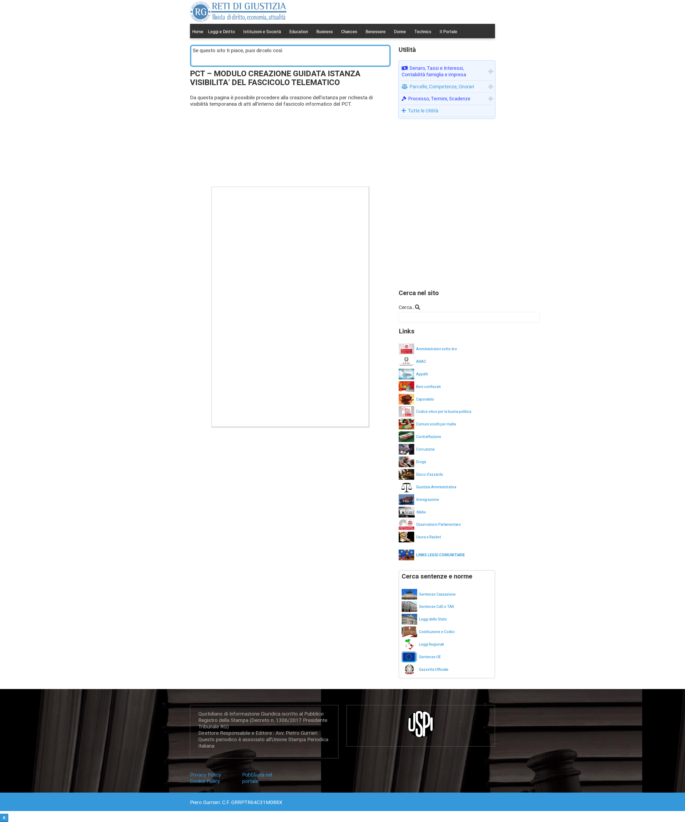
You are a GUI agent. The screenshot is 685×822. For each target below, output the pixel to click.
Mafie (421, 512)
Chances (349, 31)
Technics (423, 31)
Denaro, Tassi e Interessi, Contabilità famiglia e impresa (434, 71)
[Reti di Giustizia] (238, 11)
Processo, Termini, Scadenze (439, 98)
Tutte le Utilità (423, 110)
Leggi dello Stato (433, 619)
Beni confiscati (428, 387)
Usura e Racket (428, 537)
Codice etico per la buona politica (443, 411)
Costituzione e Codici (437, 632)
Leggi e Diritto (222, 31)
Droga (421, 462)
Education (299, 31)
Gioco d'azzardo (429, 474)
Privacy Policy (207, 775)
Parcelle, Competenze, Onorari (442, 86)
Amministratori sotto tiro (436, 349)
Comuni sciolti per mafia (436, 424)
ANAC (421, 361)
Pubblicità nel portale (257, 778)
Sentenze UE (430, 657)
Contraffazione (428, 437)
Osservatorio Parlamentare (438, 524)
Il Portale (448, 31)
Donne (400, 31)
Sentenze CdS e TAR (436, 607)
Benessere (376, 31)
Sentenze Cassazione (437, 594)
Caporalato (425, 399)
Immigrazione (427, 500)
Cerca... (407, 307)
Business (325, 31)
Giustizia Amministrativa (436, 487)
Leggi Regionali (431, 644)
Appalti (422, 374)
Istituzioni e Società (262, 31)
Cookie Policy (205, 781)
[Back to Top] (4, 818)
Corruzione (425, 449)
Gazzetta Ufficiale (433, 669)
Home (197, 31)
